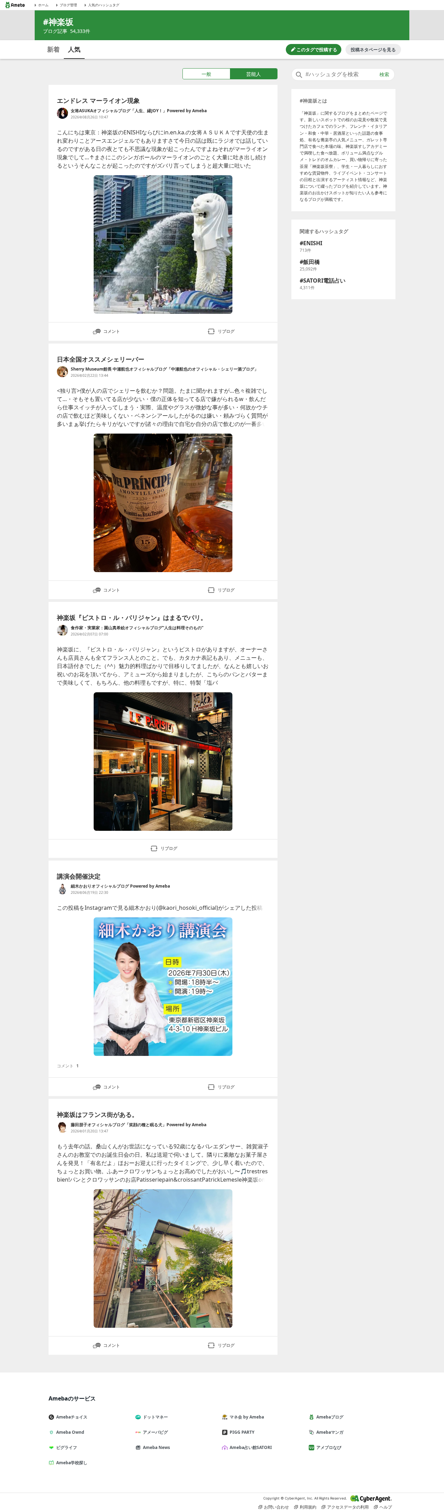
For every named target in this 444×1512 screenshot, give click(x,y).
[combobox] (343, 74)
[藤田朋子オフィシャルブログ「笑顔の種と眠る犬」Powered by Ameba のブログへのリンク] (62, 1127)
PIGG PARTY (242, 1432)
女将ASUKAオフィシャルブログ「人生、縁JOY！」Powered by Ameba (139, 111)
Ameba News (156, 1447)
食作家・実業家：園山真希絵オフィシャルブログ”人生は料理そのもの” (137, 628)
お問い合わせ (276, 1507)
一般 (206, 74)
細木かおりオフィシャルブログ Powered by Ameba (120, 886)
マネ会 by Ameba (247, 1417)
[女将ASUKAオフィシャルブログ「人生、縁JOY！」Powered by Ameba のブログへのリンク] (62, 113)
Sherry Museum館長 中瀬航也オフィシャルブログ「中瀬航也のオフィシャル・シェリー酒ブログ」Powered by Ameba (164, 369)
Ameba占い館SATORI (251, 1447)
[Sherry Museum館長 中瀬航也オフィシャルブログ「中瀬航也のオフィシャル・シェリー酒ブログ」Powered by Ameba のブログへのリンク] (62, 371)
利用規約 (308, 1507)
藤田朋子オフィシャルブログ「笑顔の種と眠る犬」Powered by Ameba (138, 1125)
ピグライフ (66, 1447)
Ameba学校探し (71, 1463)
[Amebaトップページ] (15, 5)
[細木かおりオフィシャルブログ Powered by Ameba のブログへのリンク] (62, 888)
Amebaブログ (329, 1417)
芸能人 (253, 74)
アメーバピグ (155, 1432)
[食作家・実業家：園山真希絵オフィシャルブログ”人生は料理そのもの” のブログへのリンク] (62, 630)
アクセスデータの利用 (348, 1507)
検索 (384, 74)
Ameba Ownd (70, 1432)
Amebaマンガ (329, 1432)
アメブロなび (328, 1447)
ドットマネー (155, 1417)
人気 (74, 49)
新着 (53, 49)
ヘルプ (385, 1507)
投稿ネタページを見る (373, 49)
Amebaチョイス (71, 1417)
